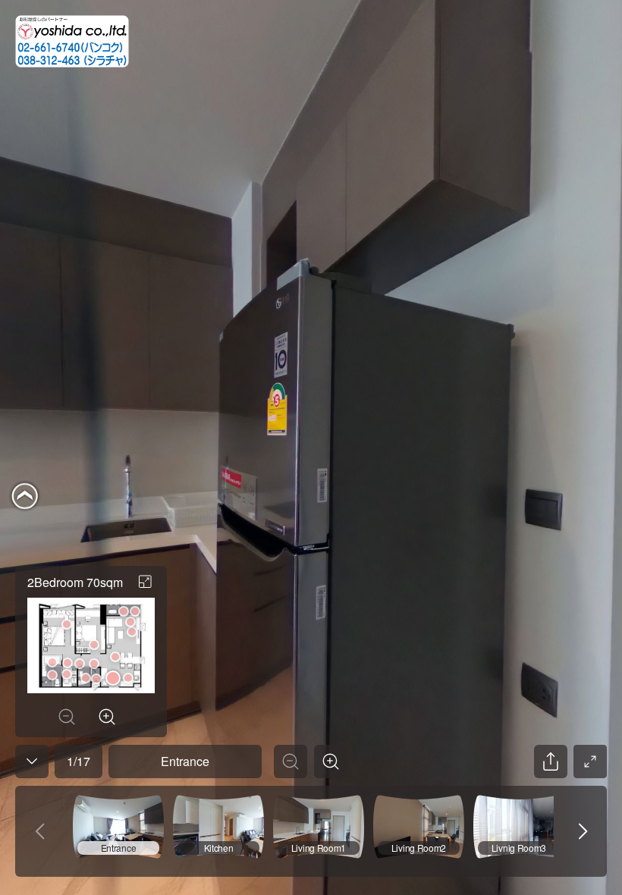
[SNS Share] (550, 761)
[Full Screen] (590, 761)
